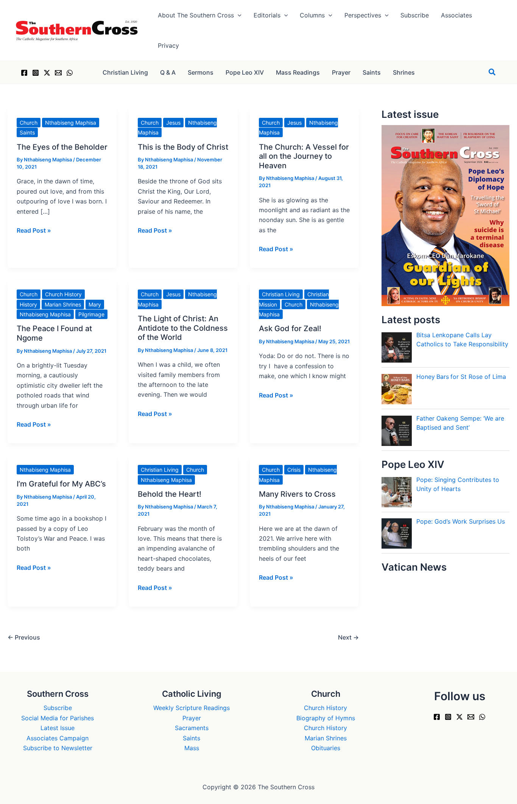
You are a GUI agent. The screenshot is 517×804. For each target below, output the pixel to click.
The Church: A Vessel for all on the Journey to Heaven (304, 156)
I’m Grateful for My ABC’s (61, 483)
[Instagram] (35, 72)
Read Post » (34, 230)
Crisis (294, 469)
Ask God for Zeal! (290, 328)
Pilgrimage (91, 314)
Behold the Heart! (169, 494)
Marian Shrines (63, 304)
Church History (63, 294)
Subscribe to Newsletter (57, 748)
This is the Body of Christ (183, 147)
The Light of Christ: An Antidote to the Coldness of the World (183, 328)
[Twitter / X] (47, 72)
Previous (24, 637)
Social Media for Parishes (57, 718)
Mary (95, 304)
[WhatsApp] (69, 72)
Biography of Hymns (325, 718)
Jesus (173, 122)
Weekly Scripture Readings (191, 708)
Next (348, 637)
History (28, 304)
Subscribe (58, 708)
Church (28, 122)
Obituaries (325, 748)
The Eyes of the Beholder (62, 147)
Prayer (191, 718)
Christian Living (281, 294)
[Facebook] (24, 72)
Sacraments (192, 728)
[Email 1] (58, 72)
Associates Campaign (57, 738)
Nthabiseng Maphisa (70, 122)
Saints (27, 132)
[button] (237, 15)
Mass (191, 748)
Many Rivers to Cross (297, 494)
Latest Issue (57, 728)
